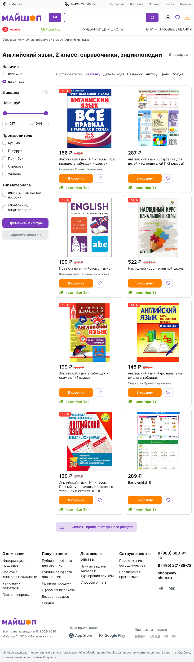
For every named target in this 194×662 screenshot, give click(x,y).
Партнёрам (116, 4)
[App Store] (80, 635)
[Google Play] (111, 635)
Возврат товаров (55, 596)
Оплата (154, 4)
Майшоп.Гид (51, 29)
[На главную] (21, 17)
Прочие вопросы (16, 595)
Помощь (186, 4)
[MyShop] (19, 624)
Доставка (136, 4)
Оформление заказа (58, 590)
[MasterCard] (166, 636)
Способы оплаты (93, 582)
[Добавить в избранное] (99, 178)
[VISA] (154, 636)
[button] (11, 142)
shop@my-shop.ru (168, 575)
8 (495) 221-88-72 (83, 4)
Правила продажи (56, 583)
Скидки (169, 4)
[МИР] (140, 636)
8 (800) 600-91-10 (173, 555)
